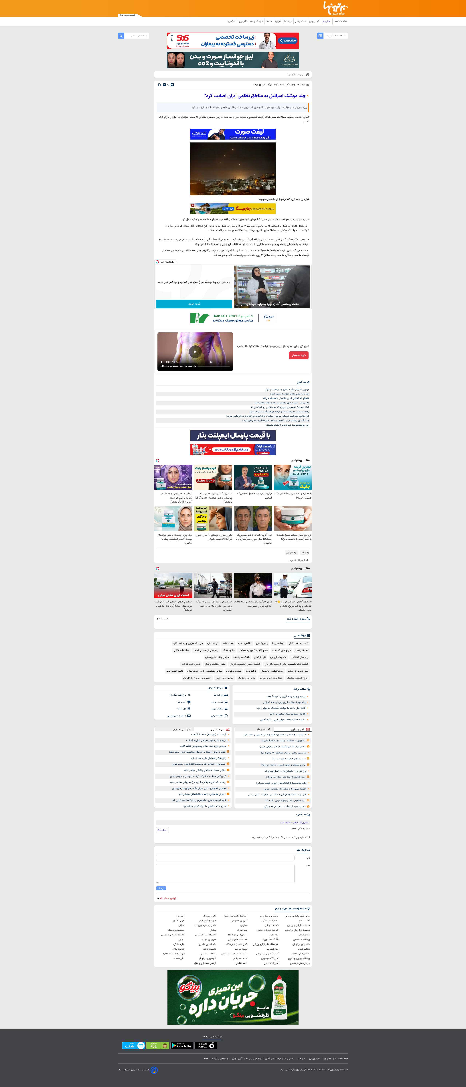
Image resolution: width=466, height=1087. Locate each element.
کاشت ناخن (304, 921)
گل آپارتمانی (260, 657)
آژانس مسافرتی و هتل (205, 963)
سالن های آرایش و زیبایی (297, 916)
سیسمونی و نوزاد (176, 930)
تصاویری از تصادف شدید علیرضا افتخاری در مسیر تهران (198, 764)
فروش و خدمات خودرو (174, 954)
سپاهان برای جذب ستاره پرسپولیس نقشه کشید (203, 746)
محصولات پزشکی (270, 921)
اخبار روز (327, 21)
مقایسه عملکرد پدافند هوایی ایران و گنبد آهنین (282, 720)
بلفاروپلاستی (262, 643)
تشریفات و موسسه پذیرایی (234, 954)
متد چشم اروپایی (278, 657)
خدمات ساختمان (208, 954)
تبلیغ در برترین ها (253, 1058)
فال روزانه (181, 709)
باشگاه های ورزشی (269, 940)
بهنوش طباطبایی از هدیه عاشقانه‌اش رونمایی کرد (202, 794)
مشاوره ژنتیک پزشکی (214, 664)
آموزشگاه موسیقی (270, 959)
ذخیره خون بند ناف (191, 664)
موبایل (181, 940)
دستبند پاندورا (301, 650)
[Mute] (242, 305)
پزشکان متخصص (301, 940)
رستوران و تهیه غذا (237, 935)
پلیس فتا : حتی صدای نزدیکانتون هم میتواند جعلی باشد (281, 403)
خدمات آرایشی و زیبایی (298, 925)
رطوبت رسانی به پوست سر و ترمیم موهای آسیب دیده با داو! (279, 412)
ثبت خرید (194, 303)
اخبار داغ (261, 729)
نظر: (308, 866)
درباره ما (301, 1058)
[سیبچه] (205, 1046)
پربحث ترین (178, 729)
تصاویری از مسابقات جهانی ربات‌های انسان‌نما (283, 740)
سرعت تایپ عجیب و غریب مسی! (289, 759)
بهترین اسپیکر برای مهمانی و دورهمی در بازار (287, 389)
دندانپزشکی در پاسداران (271, 671)
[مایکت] (133, 1046)
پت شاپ (274, 935)
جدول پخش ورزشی (176, 716)
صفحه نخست (340, 21)
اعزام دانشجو (179, 921)
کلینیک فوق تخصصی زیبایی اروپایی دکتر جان (286, 664)
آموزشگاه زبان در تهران (267, 954)
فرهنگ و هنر (256, 21)
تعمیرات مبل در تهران (205, 935)
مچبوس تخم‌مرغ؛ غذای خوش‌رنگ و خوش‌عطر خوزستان (199, 788)
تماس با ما (289, 1058)
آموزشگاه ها (273, 949)
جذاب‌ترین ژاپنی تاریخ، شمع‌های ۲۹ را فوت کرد (283, 753)
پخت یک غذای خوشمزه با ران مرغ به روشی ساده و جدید (197, 782)
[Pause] (237, 305)
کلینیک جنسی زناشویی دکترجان (245, 664)
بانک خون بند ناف (246, 678)
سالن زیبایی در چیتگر (298, 671)
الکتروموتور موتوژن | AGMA (197, 678)
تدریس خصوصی (239, 921)
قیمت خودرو (217, 702)
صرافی (181, 925)
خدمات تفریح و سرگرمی (173, 935)
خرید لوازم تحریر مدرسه (271, 678)
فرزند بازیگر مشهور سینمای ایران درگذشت (206, 740)
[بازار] (157, 1046)
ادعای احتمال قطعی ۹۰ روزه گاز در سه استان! (204, 806)
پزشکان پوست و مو (269, 916)
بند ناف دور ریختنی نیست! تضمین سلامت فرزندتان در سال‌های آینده (275, 420)
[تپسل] (157, 262)
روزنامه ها (218, 695)
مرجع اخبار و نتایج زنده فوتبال (253, 650)
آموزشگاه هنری (271, 963)
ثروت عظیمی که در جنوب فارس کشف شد (285, 800)
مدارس (243, 925)
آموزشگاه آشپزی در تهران (235, 916)
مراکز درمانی (304, 935)
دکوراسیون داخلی (207, 944)
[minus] (164, 84)
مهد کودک (242, 930)
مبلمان (213, 930)
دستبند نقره (228, 643)
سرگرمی (232, 21)
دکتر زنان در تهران (301, 944)
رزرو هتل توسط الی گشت (205, 650)
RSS (206, 1058)
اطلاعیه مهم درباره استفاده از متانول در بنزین (285, 789)
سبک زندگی (301, 21)
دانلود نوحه (251, 671)
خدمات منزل (178, 949)
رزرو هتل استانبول (299, 657)
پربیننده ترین (217, 729)
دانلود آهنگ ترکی (174, 671)
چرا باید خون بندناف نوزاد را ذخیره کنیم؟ (289, 394)
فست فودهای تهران (237, 940)
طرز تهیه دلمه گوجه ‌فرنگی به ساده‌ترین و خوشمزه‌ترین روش (277, 795)
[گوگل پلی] (181, 1046)
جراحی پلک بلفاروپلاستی (217, 657)
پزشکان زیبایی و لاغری (299, 959)
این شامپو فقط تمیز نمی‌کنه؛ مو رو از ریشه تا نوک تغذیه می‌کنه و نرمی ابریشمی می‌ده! (267, 416)
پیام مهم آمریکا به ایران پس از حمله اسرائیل (284, 702)
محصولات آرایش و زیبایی (297, 930)
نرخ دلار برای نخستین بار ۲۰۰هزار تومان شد (285, 771)
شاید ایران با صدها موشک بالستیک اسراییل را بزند (281, 708)
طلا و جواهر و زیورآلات (205, 925)
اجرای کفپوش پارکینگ (297, 678)
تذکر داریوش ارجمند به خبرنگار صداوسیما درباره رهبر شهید (197, 752)
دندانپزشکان (304, 949)
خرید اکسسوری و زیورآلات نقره (188, 643)
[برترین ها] (334, 8)
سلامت (269, 21)
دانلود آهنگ (228, 650)
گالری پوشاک (209, 916)
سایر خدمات (179, 959)
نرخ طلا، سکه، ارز (177, 695)
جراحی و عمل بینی (225, 678)
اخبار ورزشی (315, 21)
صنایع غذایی (241, 949)
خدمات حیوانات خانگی (268, 930)
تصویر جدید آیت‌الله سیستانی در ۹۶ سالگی (284, 807)
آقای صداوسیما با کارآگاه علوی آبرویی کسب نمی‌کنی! (281, 783)
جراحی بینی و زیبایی (300, 963)
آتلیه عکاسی (241, 963)
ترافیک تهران (217, 709)
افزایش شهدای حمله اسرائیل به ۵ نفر (287, 714)
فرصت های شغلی (273, 1058)
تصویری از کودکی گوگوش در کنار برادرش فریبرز (282, 747)
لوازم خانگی (179, 944)
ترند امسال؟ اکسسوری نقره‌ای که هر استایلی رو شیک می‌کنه (280, 407)
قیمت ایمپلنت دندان (298, 643)
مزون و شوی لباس (207, 921)
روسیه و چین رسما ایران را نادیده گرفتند (286, 696)
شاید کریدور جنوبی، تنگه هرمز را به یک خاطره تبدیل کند (199, 800)
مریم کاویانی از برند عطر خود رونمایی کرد (285, 777)
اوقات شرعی (217, 716)
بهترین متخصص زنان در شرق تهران (204, 671)
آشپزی (278, 21)
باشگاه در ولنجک (242, 657)
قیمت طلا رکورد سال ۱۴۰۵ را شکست (208, 735)
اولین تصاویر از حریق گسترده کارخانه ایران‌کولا (283, 765)
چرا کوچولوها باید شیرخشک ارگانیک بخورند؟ (287, 425)
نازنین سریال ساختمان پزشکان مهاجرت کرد (204, 770)
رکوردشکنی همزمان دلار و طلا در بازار (208, 758)
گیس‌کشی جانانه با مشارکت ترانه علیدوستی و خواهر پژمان (198, 776)
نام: (308, 858)
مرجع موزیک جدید (281, 650)
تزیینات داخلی (209, 949)
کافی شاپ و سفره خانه (236, 944)
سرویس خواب (209, 940)
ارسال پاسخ (162, 830)
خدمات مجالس (239, 959)
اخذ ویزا (181, 916)
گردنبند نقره (212, 643)
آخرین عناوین (297, 729)
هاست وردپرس (233, 671)
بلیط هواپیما (278, 643)
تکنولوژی (243, 21)
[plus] (172, 84)
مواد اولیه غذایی (181, 650)
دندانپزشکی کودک (301, 954)
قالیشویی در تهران (207, 959)
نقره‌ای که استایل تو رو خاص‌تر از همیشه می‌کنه (286, 398)
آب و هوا (181, 702)
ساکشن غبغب (245, 643)
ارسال (161, 888)
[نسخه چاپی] (159, 84)
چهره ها (288, 21)
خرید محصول (299, 355)
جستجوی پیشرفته (220, 1058)
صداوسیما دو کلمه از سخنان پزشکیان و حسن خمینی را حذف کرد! (275, 735)
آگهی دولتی (237, 1058)
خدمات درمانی (272, 925)
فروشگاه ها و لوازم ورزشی (266, 944)
